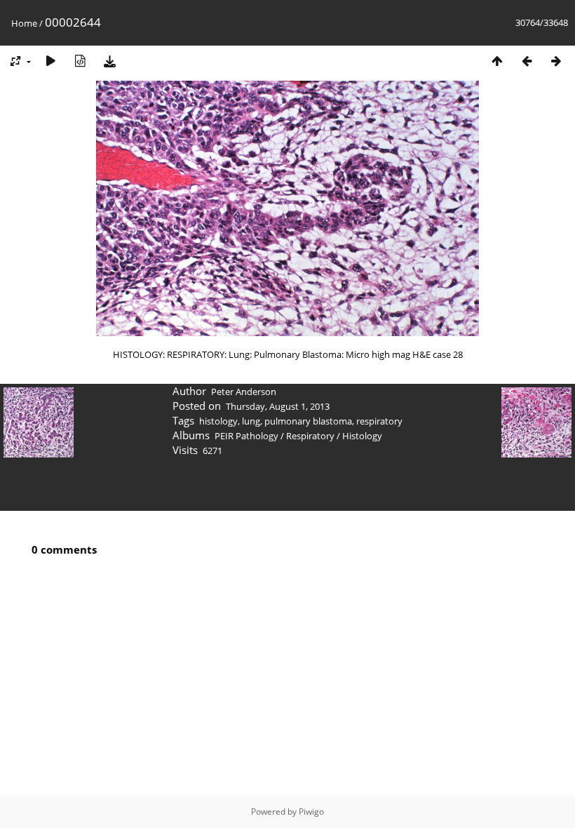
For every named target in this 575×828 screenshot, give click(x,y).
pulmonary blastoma (308, 421)
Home (24, 23)
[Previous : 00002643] (526, 61)
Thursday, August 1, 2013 (278, 406)
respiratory (379, 421)
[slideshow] (50, 61)
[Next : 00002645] (556, 61)
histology (218, 421)
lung (251, 421)
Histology (362, 435)
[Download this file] (109, 61)
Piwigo (311, 811)
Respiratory (310, 435)
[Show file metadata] (80, 61)
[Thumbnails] (497, 61)
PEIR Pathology (246, 435)
